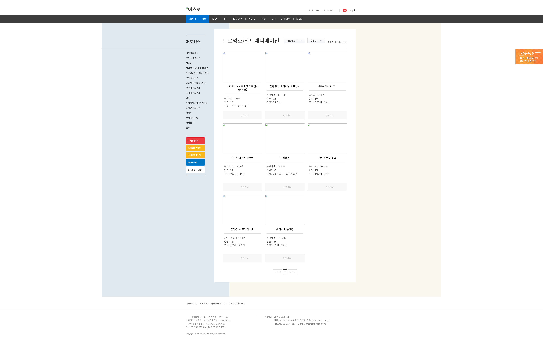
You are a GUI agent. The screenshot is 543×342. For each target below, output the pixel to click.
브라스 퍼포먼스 (193, 58)
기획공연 (286, 19)
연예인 (192, 19)
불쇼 (188, 127)
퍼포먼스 (238, 19)
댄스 (225, 19)
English (353, 10)
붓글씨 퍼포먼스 (193, 88)
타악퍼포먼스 (192, 53)
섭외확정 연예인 (194, 148)
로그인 (310, 10)
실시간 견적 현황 (195, 169)
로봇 (188, 98)
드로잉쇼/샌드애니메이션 (197, 73)
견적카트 (329, 10)
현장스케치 (192, 162)
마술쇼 (189, 63)
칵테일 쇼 (190, 122)
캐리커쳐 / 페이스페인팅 (197, 103)
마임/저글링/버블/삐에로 (197, 68)
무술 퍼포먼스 (192, 78)
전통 (263, 19)
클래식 (252, 19)
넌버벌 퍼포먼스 (193, 108)
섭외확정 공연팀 (194, 155)
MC (273, 19)
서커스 (189, 113)
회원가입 (319, 10)
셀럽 (204, 19)
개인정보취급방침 (219, 303)
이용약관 (203, 303)
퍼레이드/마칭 (192, 118)
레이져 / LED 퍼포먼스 (196, 83)
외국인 (299, 19)
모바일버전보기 (237, 303)
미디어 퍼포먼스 (193, 93)
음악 (214, 19)
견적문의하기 (193, 140)
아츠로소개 (191, 303)
